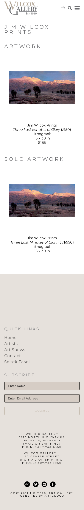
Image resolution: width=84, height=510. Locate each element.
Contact (12, 356)
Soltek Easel (17, 362)
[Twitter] (36, 484)
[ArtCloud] (27, 484)
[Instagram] (44, 484)
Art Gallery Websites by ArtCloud (46, 494)
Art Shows (14, 350)
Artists (11, 344)
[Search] (70, 8)
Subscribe (42, 410)
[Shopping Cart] (63, 8)
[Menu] (77, 8)
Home (10, 338)
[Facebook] (53, 484)
